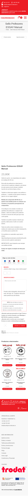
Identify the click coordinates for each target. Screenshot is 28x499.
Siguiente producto (20, 37)
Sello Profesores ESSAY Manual (17, 29)
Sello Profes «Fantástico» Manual (7, 383)
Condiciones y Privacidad (8, 458)
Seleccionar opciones (7, 365)
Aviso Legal (4, 455)
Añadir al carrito (19, 325)
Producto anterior (7, 37)
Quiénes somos (5, 438)
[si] (5, 273)
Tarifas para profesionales (8, 443)
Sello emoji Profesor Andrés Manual (7, 359)
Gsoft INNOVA (18, 489)
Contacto (3, 453)
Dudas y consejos (6, 440)
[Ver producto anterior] (2, 37)
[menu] (25, 17)
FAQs (2, 450)
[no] (9, 272)
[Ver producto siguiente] (25, 37)
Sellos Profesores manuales (12, 332)
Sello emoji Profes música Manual (20, 359)
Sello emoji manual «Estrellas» (21, 383)
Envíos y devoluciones (7, 445)
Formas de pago (5, 448)
